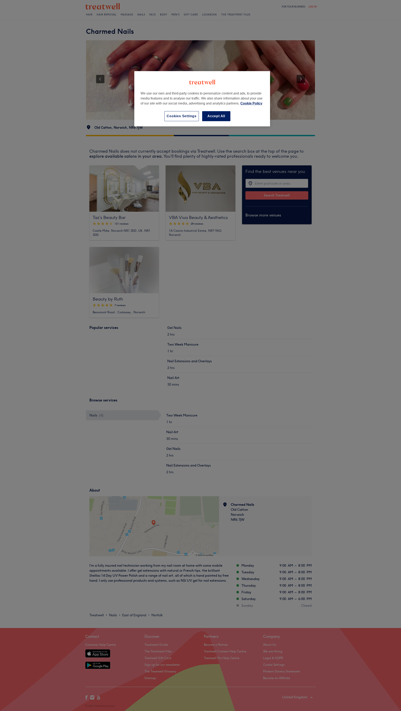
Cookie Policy (251, 103)
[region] (202, 98)
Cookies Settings (182, 116)
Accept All (216, 116)
